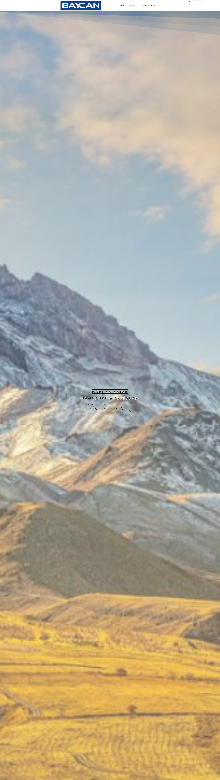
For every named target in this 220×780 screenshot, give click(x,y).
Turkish (192, 1)
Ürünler (132, 5)
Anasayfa (122, 5)
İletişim (153, 5)
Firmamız (143, 5)
